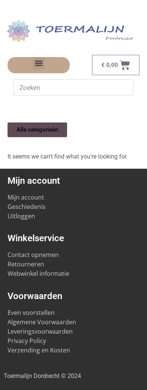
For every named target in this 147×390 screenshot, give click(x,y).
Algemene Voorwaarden (42, 322)
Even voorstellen (31, 312)
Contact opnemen (33, 255)
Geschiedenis (27, 207)
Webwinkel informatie (38, 273)
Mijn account (26, 197)
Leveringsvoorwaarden (40, 331)
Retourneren (26, 264)
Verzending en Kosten (39, 350)
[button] (38, 63)
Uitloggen (21, 216)
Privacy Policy (27, 341)
